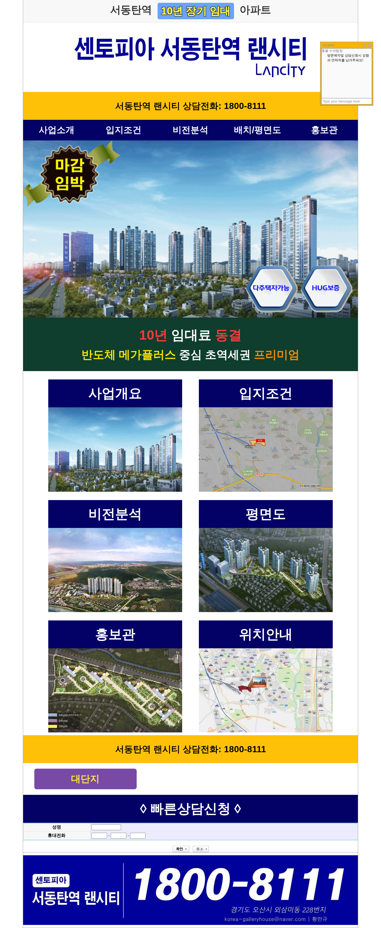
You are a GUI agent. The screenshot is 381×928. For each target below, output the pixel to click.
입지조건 (123, 130)
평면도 (266, 513)
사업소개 (56, 130)
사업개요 (115, 393)
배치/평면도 (257, 130)
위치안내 (266, 634)
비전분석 (190, 130)
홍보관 (324, 130)
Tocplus (328, 45)
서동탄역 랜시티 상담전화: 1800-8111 (190, 106)
